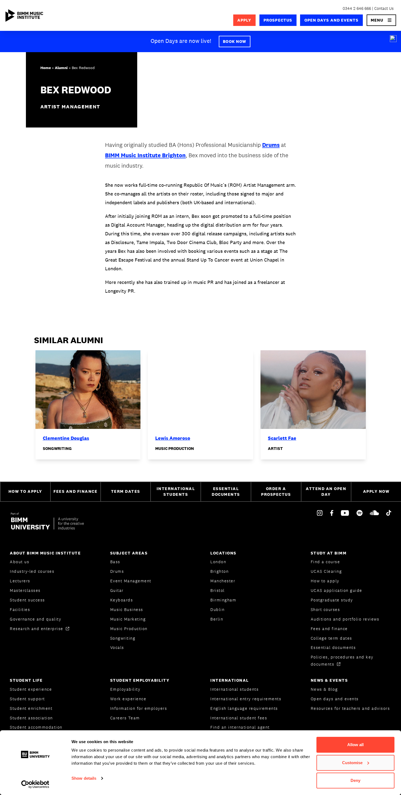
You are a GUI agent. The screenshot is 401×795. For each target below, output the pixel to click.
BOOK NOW (234, 41)
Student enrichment (31, 708)
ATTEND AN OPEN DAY (326, 491)
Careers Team (125, 717)
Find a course (325, 561)
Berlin (216, 619)
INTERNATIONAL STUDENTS (176, 491)
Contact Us (384, 8)
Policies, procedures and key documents (342, 660)
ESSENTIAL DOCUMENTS (226, 491)
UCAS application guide (336, 590)
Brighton (219, 571)
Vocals (117, 647)
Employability (125, 689)
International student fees (238, 717)
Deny (355, 780)
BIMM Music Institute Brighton (145, 155)
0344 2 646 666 (357, 8)
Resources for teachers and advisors (350, 708)
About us (19, 561)
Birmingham (223, 600)
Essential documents (333, 647)
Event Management (130, 580)
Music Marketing (128, 619)
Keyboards (121, 600)
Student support (27, 698)
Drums (271, 145)
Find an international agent (240, 727)
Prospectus (278, 20)
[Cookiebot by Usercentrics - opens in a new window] (35, 784)
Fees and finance (329, 628)
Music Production (129, 628)
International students (234, 689)
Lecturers (20, 580)
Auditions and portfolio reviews (345, 619)
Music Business (126, 609)
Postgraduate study (332, 600)
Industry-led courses (32, 571)
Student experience (31, 689)
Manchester (222, 580)
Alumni (61, 67)
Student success (27, 600)
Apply (244, 20)
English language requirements (244, 708)
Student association (31, 717)
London (218, 561)
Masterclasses (25, 590)
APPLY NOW (376, 491)
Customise (352, 762)
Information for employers (138, 708)
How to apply (325, 580)
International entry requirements (245, 698)
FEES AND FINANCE (75, 491)
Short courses (325, 609)
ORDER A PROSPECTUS (276, 491)
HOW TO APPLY (25, 491)
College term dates (331, 638)
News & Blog (324, 689)
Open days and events (331, 20)
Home (45, 67)
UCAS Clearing (326, 571)
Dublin (217, 609)
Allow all (355, 744)
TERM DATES (125, 491)
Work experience (128, 698)
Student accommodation (36, 727)
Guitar (117, 590)
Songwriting (123, 638)
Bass (115, 561)
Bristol (217, 590)
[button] (381, 20)
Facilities (20, 609)
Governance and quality (35, 619)
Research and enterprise (37, 628)
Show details (83, 778)
